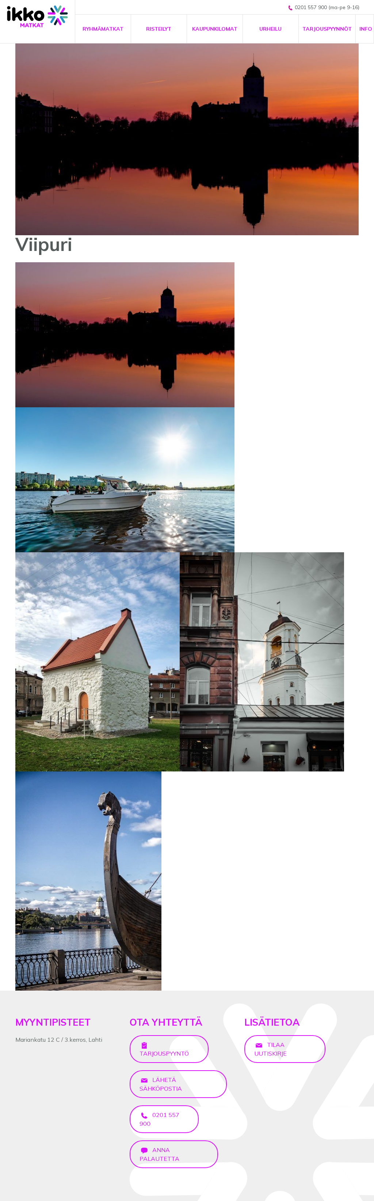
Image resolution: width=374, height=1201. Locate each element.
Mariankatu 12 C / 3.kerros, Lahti (58, 1039)
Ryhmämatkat (103, 29)
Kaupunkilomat (214, 29)
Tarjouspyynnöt (327, 29)
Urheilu (270, 29)
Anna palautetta (159, 1154)
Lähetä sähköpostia (161, 1084)
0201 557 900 (159, 1119)
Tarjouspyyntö (164, 1053)
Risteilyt (158, 29)
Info (365, 29)
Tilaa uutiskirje (270, 1049)
